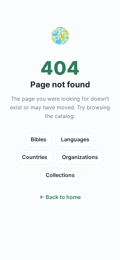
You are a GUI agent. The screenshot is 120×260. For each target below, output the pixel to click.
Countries (34, 157)
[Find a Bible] (60, 37)
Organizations (80, 157)
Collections (60, 175)
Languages (75, 139)
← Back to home (60, 197)
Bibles (38, 139)
